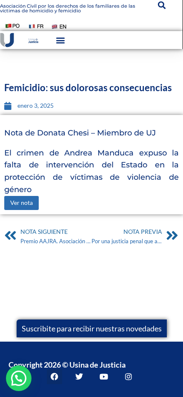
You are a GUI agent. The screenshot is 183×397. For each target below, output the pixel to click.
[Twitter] (79, 376)
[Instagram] (128, 376)
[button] (61, 40)
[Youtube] (104, 376)
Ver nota (21, 202)
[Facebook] (54, 376)
